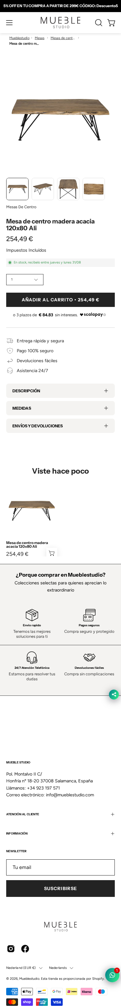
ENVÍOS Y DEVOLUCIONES (37, 425)
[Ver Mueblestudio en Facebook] (25, 948)
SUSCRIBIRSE (60, 888)
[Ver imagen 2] (43, 189)
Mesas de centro (63, 38)
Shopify (98, 979)
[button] (98, 22)
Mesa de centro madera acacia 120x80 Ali (27, 544)
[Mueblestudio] (60, 23)
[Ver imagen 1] (17, 189)
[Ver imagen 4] (94, 189)
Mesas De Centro (21, 207)
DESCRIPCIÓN (26, 390)
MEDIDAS (21, 408)
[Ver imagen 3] (68, 189)
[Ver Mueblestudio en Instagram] (11, 948)
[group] (60, 6)
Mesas (39, 38)
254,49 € (17, 554)
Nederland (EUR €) (21, 968)
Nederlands (58, 968)
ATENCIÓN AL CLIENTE (22, 814)
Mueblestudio (19, 38)
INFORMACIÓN (17, 833)
